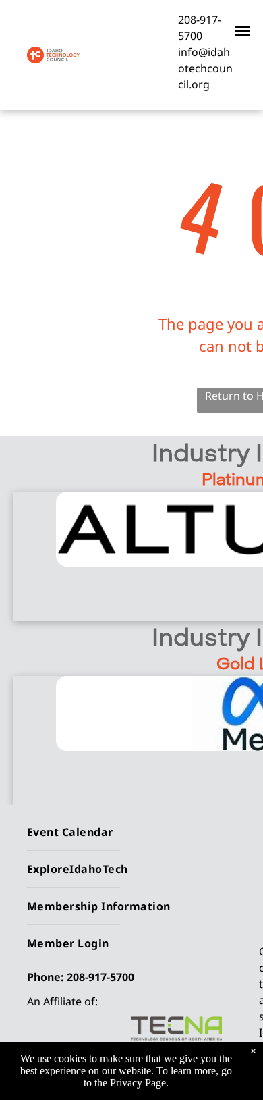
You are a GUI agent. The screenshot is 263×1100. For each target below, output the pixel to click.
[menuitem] (138, 832)
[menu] (242, 31)
